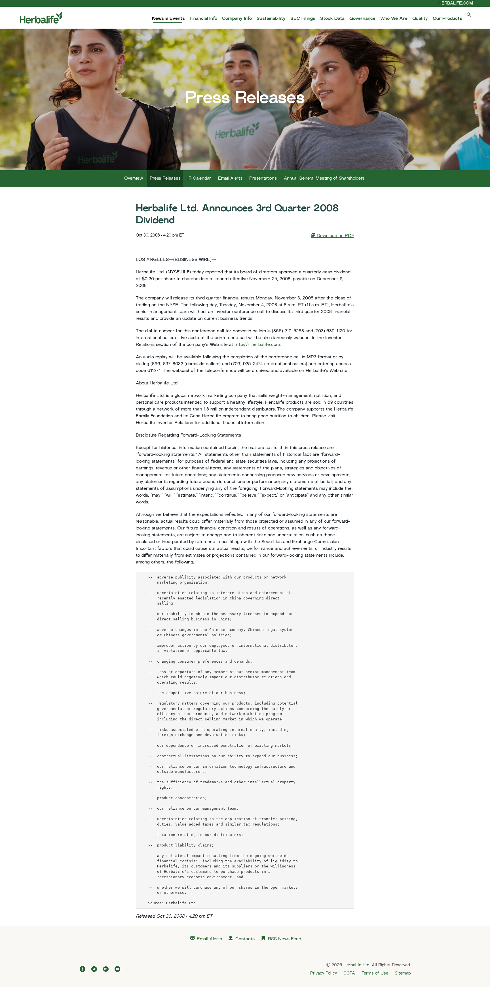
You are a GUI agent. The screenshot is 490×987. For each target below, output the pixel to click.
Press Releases (165, 178)
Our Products (447, 19)
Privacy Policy (323, 973)
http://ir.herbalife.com (257, 345)
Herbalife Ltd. (356, 965)
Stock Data (332, 19)
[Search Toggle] (469, 16)
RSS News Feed (284, 939)
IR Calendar (199, 178)
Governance (362, 19)
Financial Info (203, 19)
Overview (133, 178)
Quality (420, 19)
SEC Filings (302, 19)
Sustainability (271, 19)
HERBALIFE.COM (455, 3)
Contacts (245, 939)
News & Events (168, 19)
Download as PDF (334, 236)
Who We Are (393, 19)
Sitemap (403, 973)
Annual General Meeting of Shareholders (324, 178)
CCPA (349, 973)
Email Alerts (230, 178)
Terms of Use (375, 973)
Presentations (262, 178)
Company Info (237, 19)
